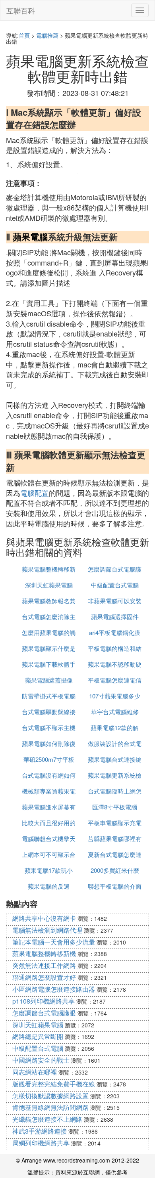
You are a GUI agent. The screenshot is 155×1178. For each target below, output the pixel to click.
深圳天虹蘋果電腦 (49, 585)
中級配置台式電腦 (115, 585)
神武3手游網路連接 (39, 1131)
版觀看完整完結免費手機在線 (53, 1083)
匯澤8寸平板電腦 (114, 807)
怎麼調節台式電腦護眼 (44, 1012)
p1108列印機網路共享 (43, 1001)
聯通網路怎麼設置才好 (44, 977)
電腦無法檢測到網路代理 (47, 930)
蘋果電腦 (30, 236)
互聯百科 (20, 10)
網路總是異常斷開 (37, 1036)
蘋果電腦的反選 (49, 886)
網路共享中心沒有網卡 (44, 918)
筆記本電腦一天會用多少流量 (53, 942)
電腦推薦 (47, 35)
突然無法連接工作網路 (44, 965)
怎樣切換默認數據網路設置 (50, 1095)
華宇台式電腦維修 (115, 712)
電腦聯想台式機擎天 (49, 838)
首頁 (24, 35)
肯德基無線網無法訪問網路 (50, 1107)
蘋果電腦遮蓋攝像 (49, 680)
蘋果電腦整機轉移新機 (44, 953)
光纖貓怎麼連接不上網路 (47, 1119)
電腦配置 (34, 493)
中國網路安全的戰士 (41, 1060)
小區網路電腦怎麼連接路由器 (53, 989)
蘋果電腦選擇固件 (115, 616)
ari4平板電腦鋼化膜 (114, 632)
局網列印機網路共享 (41, 1142)
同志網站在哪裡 (34, 1072)
